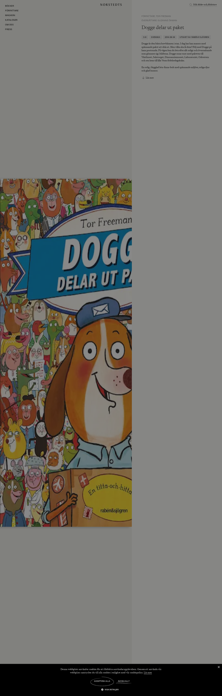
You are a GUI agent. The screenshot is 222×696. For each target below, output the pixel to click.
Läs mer (148, 672)
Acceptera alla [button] (102, 681)
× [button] (218, 667)
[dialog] (111, 348)
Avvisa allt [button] (124, 681)
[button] (111, 689)
